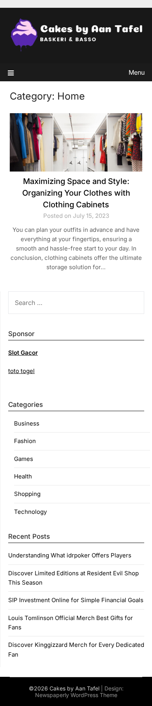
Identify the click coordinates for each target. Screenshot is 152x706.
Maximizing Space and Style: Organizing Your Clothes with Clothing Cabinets (76, 193)
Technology (30, 511)
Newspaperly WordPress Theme (76, 695)
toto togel (21, 371)
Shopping (27, 494)
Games (23, 458)
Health (23, 476)
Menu (137, 72)
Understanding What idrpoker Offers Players (69, 555)
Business (26, 423)
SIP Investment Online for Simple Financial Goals (75, 600)
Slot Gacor (23, 352)
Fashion (25, 441)
